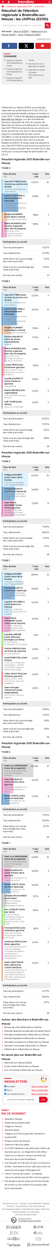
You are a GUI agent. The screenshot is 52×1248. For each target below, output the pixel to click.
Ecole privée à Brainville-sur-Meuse (21, 1066)
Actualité (10, 1086)
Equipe (23, 1204)
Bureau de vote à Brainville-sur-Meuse (23, 1027)
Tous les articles (21, 1206)
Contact (10, 1206)
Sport (9, 1090)
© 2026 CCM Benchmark (26, 1215)
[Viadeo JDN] (38, 1239)
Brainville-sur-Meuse (36, 70)
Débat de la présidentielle (17, 1122)
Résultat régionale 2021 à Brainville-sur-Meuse (14, 63)
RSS (30, 1206)
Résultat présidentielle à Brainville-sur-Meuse (26, 1034)
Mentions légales (19, 1212)
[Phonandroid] (38, 1245)
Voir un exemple (39, 1086)
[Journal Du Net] (13, 1233)
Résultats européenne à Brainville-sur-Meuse (26, 1042)
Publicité (45, 1204)
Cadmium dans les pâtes (17, 1144)
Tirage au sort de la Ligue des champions (25, 1133)
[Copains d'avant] (13, 1239)
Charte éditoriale (34, 1204)
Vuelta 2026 (10, 1137)
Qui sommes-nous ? (11, 1204)
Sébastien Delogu (13, 1119)
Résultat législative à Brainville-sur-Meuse (24, 1038)
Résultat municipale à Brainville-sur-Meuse (25, 1045)
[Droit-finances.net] (38, 1233)
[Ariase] (13, 1244)
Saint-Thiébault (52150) (29, 34)
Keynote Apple (12, 1130)
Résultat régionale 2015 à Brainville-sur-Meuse (14, 71)
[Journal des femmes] (13, 1227)
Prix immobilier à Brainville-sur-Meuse (23, 1070)
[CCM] (38, 1227)
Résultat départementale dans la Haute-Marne (27, 1031)
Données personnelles (11, 1209)
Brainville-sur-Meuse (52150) (18, 1062)
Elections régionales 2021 (19, 6)
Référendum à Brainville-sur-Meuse (22, 1049)
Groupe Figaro (33, 1212)
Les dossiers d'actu (15, 1094)
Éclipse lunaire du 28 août (17, 1141)
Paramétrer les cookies (31, 1209)
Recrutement (39, 1206)
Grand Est (39, 6)
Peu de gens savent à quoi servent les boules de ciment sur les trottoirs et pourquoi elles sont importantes (27, 1185)
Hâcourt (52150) (21, 31)
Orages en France (13, 1126)
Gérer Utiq (45, 1209)
